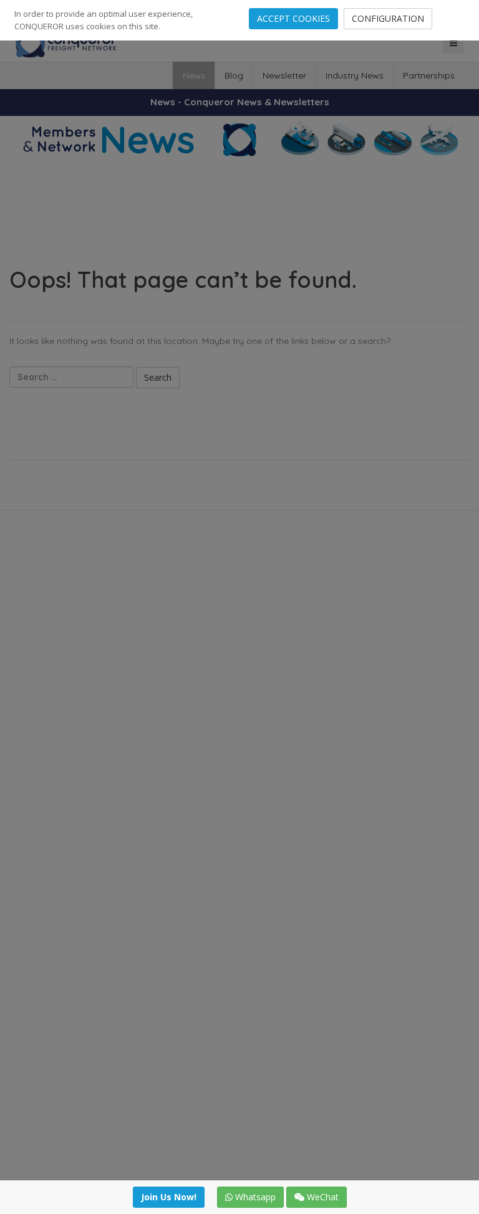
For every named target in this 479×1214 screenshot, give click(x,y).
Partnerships (429, 75)
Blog (234, 75)
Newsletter (284, 75)
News (194, 75)
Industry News (355, 75)
